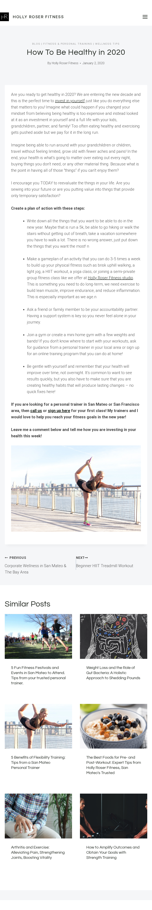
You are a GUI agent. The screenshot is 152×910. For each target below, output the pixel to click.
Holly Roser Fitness (65, 63)
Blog (36, 43)
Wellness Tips (107, 43)
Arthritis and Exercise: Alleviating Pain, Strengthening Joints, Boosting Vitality (38, 852)
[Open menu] (146, 17)
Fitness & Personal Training (67, 43)
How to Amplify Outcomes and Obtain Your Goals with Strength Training (113, 852)
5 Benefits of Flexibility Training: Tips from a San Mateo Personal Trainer (38, 762)
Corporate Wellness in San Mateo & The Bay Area (35, 565)
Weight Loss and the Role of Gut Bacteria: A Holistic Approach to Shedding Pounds (113, 673)
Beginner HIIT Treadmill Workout (104, 562)
